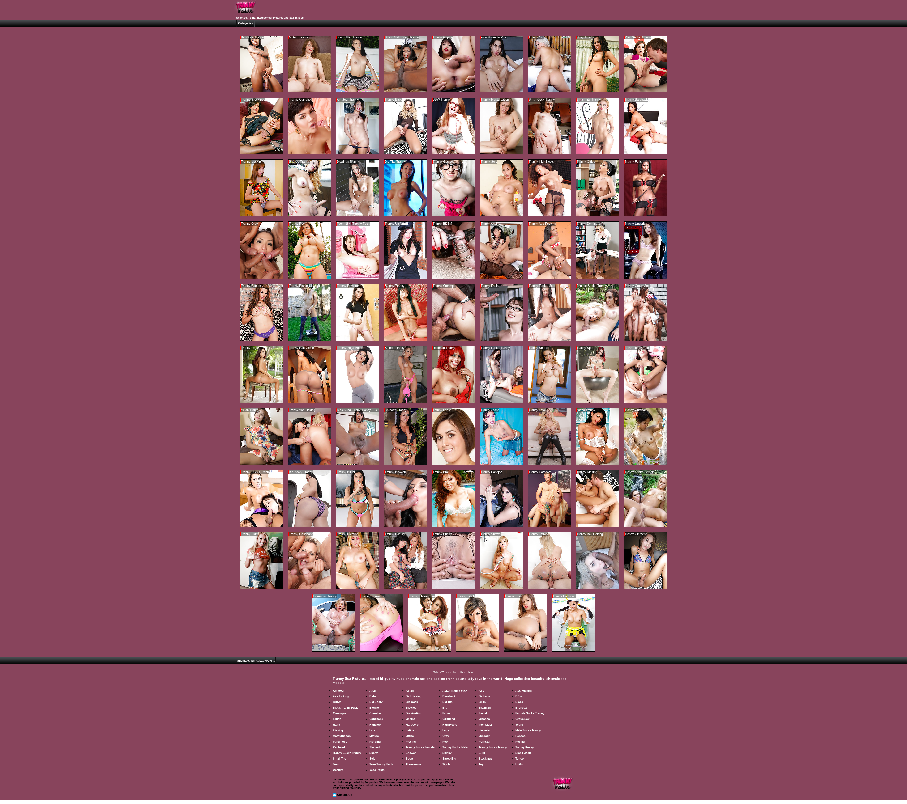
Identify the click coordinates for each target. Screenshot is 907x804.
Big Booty (376, 702)
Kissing (338, 730)
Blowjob (411, 707)
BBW (518, 696)
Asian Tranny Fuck (454, 690)
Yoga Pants (377, 770)
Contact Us (344, 794)
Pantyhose (340, 741)
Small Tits (339, 758)
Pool (445, 741)
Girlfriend (448, 719)
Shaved (374, 747)
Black (519, 702)
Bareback (449, 696)
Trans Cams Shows (463, 672)
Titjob (446, 764)
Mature (374, 736)
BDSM (337, 702)
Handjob (375, 724)
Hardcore (412, 724)
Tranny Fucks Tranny (493, 747)
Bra (444, 707)
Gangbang (376, 719)
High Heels (449, 724)
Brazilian (485, 707)
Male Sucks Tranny (528, 730)
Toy (481, 764)
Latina (410, 730)
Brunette (521, 707)
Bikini (482, 702)
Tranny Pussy (524, 747)
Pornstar (485, 741)
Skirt (482, 753)
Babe (372, 696)
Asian (410, 690)
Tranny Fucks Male (455, 747)
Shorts (373, 753)
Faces (446, 713)
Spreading (449, 758)
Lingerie (484, 730)
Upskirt (338, 770)
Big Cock (412, 702)
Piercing (375, 741)
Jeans (519, 724)
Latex (373, 730)
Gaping (410, 719)
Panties (520, 736)
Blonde (374, 707)
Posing (520, 741)
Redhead (339, 747)
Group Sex (522, 719)
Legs (445, 730)
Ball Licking (413, 696)
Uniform (520, 764)
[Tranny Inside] (245, 14)
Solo (372, 758)
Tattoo (519, 758)
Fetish (337, 719)
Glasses (484, 719)
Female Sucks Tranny (529, 713)
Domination (413, 713)
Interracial (485, 724)
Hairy (336, 724)
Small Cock (523, 753)
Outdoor (484, 736)
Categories (245, 23)
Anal (372, 690)
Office (410, 736)
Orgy (445, 736)
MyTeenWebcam (442, 672)
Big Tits (447, 702)
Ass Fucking (523, 690)
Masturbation (342, 736)
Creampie (339, 713)
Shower (411, 753)
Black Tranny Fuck (345, 707)
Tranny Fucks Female (420, 747)
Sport (409, 758)
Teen (336, 764)
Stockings (485, 758)
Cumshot (375, 713)
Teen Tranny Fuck (381, 764)
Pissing (411, 741)
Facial (483, 713)
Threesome (413, 764)
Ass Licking (341, 696)
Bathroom (485, 696)
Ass (481, 690)
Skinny (447, 753)
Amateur (339, 690)
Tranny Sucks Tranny (347, 753)
